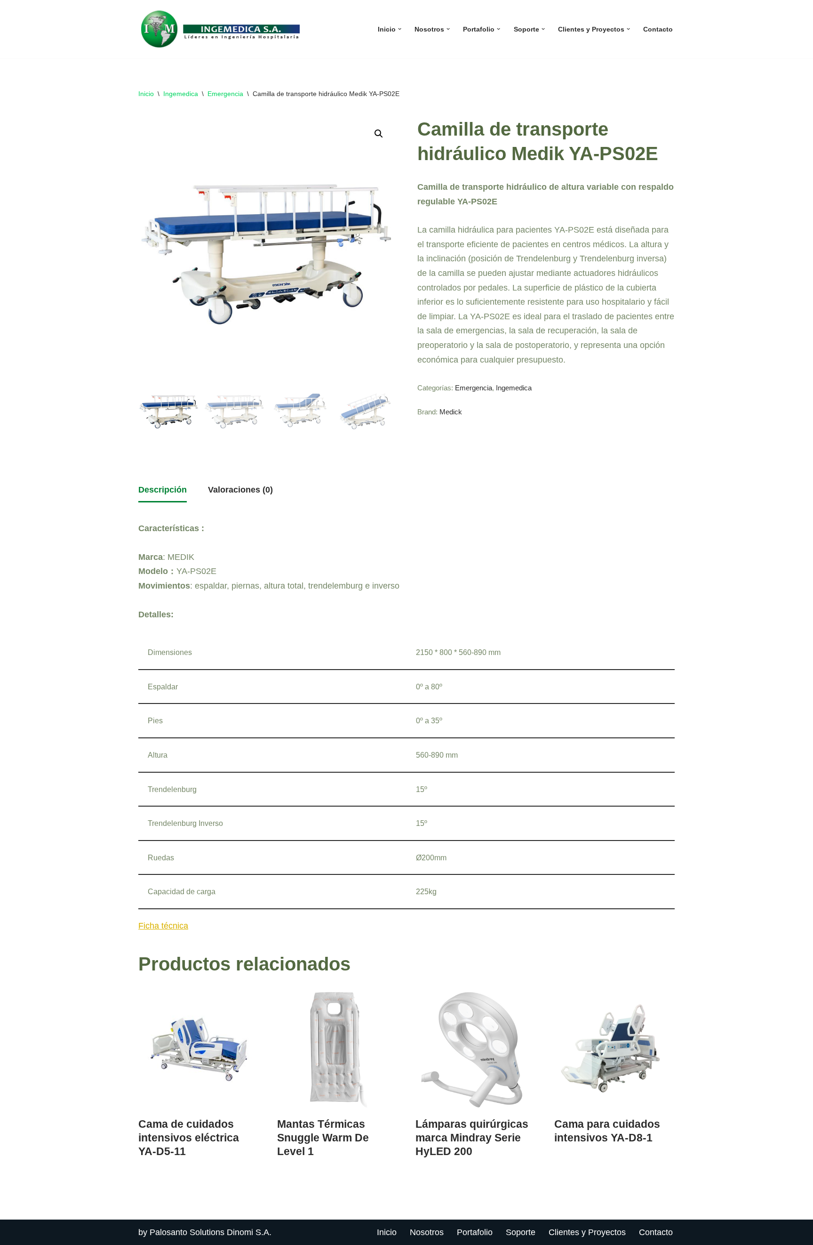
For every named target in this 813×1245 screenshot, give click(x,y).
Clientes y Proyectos (587, 1232)
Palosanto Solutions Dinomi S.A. (210, 1232)
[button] (399, 29)
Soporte (520, 1232)
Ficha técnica (163, 925)
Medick (450, 412)
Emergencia (225, 93)
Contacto (658, 29)
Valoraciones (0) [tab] (240, 489)
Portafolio (475, 1232)
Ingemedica (180, 93)
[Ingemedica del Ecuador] (220, 29)
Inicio (146, 93)
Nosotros (427, 1232)
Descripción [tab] (162, 489)
